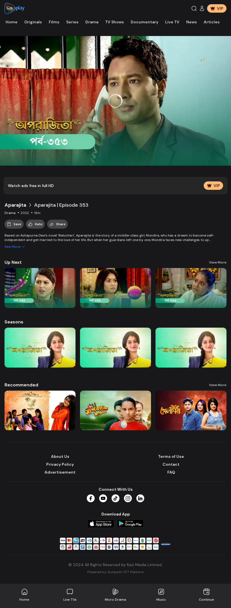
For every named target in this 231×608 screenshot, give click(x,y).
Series (72, 21)
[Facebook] (91, 498)
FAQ (171, 472)
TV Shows (114, 21)
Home (11, 21)
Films (54, 21)
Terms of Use (171, 456)
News (191, 21)
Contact (171, 464)
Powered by (115, 572)
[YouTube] (103, 498)
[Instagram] (128, 498)
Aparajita (15, 205)
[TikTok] (115, 498)
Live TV (172, 21)
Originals (33, 21)
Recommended (21, 385)
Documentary (144, 21)
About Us (60, 456)
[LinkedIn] (140, 498)
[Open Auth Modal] (202, 8)
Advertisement (60, 472)
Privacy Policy (60, 464)
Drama (91, 21)
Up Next (13, 262)
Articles (212, 21)
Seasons (14, 322)
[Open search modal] (194, 8)
